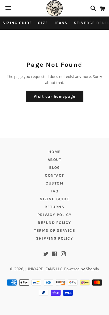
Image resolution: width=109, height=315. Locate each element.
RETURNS (55, 207)
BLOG (54, 167)
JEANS (61, 23)
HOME (54, 152)
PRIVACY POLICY (55, 214)
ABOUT (55, 159)
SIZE (43, 23)
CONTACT (54, 175)
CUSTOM (54, 183)
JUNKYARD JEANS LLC (43, 268)
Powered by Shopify (81, 268)
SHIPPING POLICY (54, 238)
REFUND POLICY (54, 222)
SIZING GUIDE (17, 23)
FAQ (55, 191)
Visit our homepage (55, 96)
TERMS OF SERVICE (54, 230)
